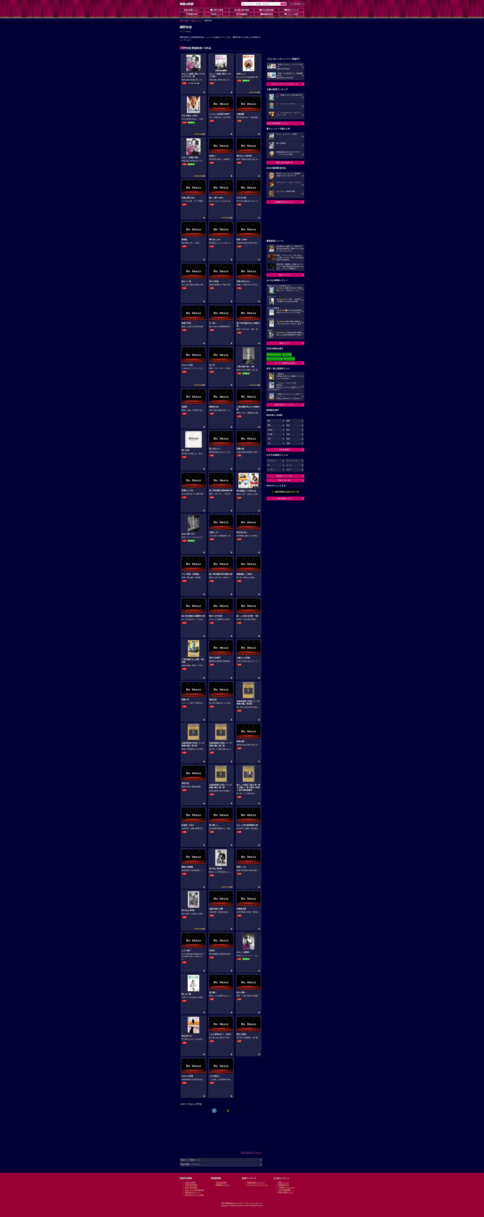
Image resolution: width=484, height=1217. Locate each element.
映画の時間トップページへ (190, 1164)
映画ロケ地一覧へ (284, 480)
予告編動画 (242, 14)
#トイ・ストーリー (274, 359)
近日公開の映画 (267, 10)
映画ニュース (218, 14)
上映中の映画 (218, 10)
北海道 (269, 430)
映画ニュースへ (284, 275)
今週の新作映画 (243, 10)
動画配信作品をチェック (285, 202)
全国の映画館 (221, 1183)
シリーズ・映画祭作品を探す (284, 363)
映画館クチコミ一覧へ (284, 476)
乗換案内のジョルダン (234, 1203)
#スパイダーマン (273, 354)
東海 (288, 425)
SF (268, 465)
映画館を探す (193, 14)
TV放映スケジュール (286, 1187)
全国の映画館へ (284, 450)
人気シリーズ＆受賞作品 (194, 1190)
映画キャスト (196, 21)
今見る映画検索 (295, 4)
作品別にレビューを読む (194, 1195)
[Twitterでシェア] (227, 1110)
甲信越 (269, 434)
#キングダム (288, 359)
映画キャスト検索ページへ (190, 1160)
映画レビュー (285, 343)
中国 (269, 439)
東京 (269, 421)
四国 (288, 439)
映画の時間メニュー (192, 10)
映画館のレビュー (223, 1185)
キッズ (288, 465)
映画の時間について (284, 498)
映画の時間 (184, 21)
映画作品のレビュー (193, 1192)
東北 (288, 430)
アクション (271, 461)
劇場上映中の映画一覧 (284, 163)
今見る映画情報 (284, 1190)
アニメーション (292, 461)
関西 (269, 425)
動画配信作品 (267, 14)
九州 (269, 443)
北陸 (288, 434)
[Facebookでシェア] (214, 1110)
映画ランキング (292, 10)
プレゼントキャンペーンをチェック (284, 84)
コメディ (270, 469)
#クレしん (286, 354)
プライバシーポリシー (254, 1203)
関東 (288, 421)
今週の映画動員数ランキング (277, 123)
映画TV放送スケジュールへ (285, 405)
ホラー (288, 469)
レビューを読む (292, 14)
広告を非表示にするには (251, 1153)
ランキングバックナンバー (257, 1185)
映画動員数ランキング (256, 1183)
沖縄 (288, 443)
